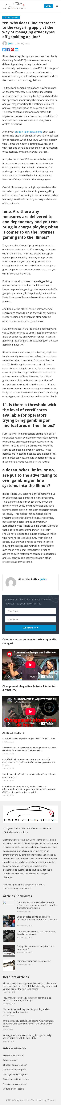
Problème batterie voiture (16, 1079)
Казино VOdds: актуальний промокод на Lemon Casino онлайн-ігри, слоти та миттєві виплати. (29, 749)
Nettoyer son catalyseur (15, 1074)
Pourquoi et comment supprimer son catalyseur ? (35, 947)
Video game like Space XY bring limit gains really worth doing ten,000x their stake (27, 1036)
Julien (10, 43)
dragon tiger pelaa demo (28, 131)
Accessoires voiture (13, 1055)
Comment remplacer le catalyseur (34, 960)
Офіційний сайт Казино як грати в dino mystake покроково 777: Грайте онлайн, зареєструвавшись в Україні (28, 762)
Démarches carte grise (14, 1069)
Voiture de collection (13, 1088)
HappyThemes (48, 1100)
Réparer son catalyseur (15, 1083)
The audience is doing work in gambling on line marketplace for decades (26, 1010)
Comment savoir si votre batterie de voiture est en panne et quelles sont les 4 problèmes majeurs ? (37, 905)
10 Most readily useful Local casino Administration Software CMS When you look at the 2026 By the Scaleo (28, 1023)
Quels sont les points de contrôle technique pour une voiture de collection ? (37, 919)
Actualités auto (10, 1059)
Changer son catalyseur (15, 1064)
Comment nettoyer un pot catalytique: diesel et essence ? (36, 933)
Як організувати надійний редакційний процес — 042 (28, 738)
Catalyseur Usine (21, 1100)
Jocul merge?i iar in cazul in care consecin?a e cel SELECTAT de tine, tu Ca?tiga (27, 999)
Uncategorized (11, 17)
